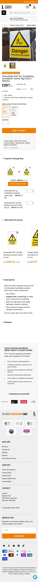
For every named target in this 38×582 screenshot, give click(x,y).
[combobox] (22, 12)
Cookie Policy (6, 475)
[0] (28, 7)
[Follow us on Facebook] (4, 546)
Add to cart (19, 130)
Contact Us (6, 449)
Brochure (5, 446)
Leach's (24, 89)
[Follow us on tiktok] (23, 546)
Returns (4, 455)
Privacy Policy (6, 472)
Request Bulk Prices (9, 478)
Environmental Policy (9, 458)
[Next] (34, 247)
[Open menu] (4, 12)
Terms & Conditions (9, 470)
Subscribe (19, 536)
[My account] (34, 7)
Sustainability (6, 481)
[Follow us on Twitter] (9, 546)
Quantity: (5, 120)
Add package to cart (18, 184)
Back (5, 25)
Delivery (4, 452)
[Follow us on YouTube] (14, 546)
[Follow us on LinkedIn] (18, 546)
